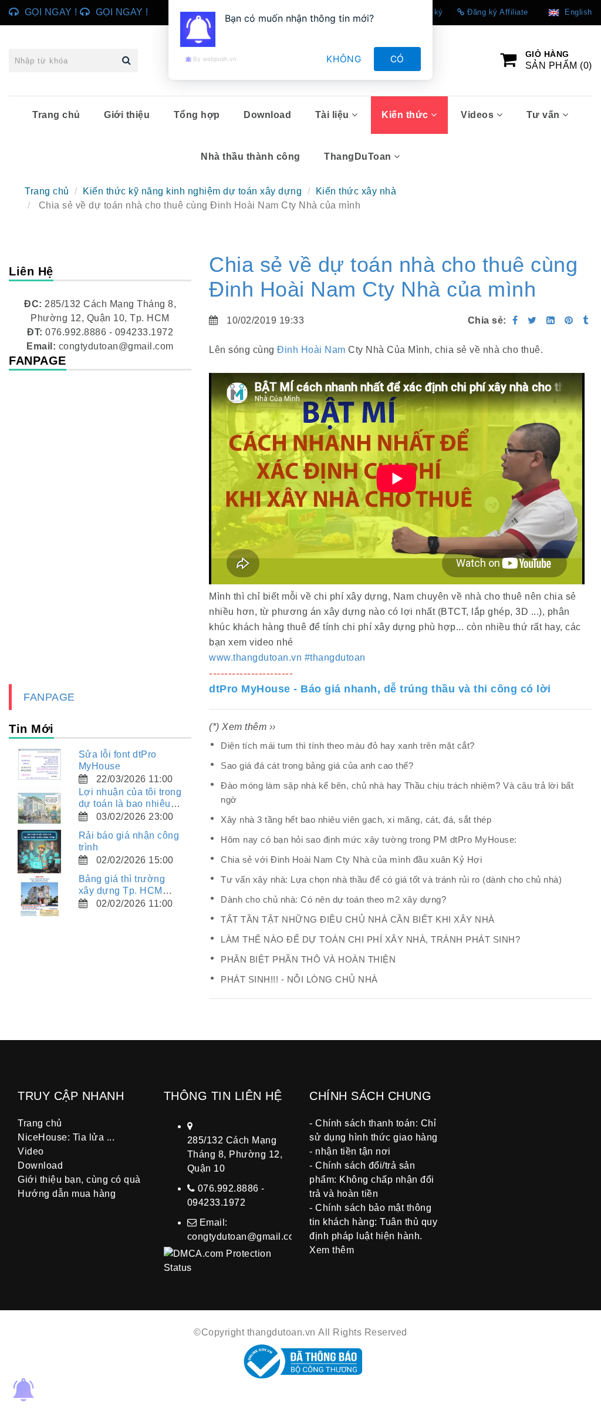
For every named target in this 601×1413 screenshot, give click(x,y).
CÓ (397, 59)
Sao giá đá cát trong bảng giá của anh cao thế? (317, 766)
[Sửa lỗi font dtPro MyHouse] (39, 764)
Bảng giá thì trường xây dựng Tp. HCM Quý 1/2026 (122, 890)
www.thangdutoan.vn (255, 657)
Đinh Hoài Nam (311, 350)
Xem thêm (331, 1250)
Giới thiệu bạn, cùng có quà (79, 1180)
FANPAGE (49, 697)
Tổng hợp (197, 115)
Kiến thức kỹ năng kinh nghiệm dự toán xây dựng (192, 191)
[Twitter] (532, 320)
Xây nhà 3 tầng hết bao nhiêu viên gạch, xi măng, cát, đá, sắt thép (356, 820)
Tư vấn (544, 115)
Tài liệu (333, 115)
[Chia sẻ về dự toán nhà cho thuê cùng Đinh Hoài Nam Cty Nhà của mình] (570, 320)
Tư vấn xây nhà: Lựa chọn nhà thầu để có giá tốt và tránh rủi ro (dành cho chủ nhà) (391, 879)
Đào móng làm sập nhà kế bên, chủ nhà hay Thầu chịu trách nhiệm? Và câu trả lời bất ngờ (397, 792)
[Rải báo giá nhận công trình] (39, 851)
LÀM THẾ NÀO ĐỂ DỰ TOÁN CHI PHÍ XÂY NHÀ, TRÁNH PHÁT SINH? (370, 939)
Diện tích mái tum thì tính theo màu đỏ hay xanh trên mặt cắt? (348, 746)
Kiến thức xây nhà (356, 191)
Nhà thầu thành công (250, 157)
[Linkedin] (550, 320)
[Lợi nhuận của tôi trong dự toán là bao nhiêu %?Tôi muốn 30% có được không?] (39, 808)
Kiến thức (406, 115)
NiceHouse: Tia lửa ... (66, 1137)
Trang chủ (56, 115)
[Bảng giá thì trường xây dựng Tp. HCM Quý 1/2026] (39, 895)
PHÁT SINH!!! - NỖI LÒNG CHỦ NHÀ (299, 979)
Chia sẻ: (487, 320)
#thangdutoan (335, 657)
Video (31, 1151)
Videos (479, 115)
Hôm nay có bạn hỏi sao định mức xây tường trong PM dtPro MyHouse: (369, 840)
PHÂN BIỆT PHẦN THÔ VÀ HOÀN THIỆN (308, 959)
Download (267, 115)
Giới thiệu (127, 115)
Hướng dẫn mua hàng (67, 1194)
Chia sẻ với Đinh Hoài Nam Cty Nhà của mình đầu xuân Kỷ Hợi (351, 859)
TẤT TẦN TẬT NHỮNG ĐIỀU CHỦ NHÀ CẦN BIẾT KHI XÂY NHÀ (358, 919)
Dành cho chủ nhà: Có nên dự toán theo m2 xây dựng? (333, 899)
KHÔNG (344, 59)
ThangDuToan (359, 157)
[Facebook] (515, 320)
